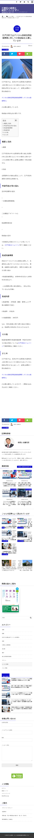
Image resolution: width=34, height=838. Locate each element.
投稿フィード (5, 790)
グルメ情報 (4, 668)
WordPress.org (5, 796)
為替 (15, 470)
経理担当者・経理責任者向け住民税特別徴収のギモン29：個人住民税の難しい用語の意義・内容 (24, 567)
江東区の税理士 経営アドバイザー (14, 9)
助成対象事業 (8, 128)
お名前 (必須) (5, 722)
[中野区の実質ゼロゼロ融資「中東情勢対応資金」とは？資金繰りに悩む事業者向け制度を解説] (7, 548)
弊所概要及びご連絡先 (7, 819)
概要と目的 (7, 123)
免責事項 (4, 811)
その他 (6, 132)
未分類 (3, 648)
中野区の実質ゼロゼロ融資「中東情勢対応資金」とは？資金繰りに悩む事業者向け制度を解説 (21, 709)
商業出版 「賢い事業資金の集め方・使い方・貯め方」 (14, 815)
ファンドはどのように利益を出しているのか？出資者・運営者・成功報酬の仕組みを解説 (21, 701)
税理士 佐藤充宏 (17, 46)
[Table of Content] (16, 120)
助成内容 (7, 130)
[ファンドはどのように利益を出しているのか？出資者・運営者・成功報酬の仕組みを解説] (24, 496)
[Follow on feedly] (24, 1)
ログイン (4, 788)
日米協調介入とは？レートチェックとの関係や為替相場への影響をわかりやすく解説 (9, 484)
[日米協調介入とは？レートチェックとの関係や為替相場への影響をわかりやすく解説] (9, 477)
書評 (3, 652)
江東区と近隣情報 (6, 645)
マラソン (4, 660)
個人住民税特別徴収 (6, 656)
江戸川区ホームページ (12, 245)
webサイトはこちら (9, 458)
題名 (3, 737)
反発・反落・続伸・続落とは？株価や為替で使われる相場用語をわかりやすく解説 (24, 484)
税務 (3, 633)
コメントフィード (6, 793)
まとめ (6, 134)
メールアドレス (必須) (7, 730)
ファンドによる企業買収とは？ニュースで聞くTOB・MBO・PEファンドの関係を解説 (21, 693)
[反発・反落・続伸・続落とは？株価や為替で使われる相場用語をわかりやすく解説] (24, 477)
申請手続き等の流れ (10, 125)
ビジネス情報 (5, 49)
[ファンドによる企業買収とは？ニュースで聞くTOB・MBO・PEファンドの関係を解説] (9, 496)
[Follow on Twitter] (20, 1)
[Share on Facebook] (16, 1)
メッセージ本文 (5, 745)
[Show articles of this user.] (9, 442)
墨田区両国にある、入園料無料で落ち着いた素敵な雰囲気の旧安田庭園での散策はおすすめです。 (9, 567)
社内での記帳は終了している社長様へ (11, 637)
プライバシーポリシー (7, 807)
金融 (3, 629)
